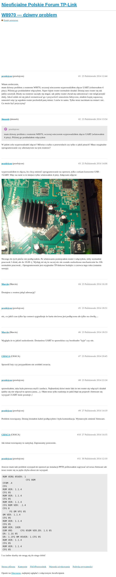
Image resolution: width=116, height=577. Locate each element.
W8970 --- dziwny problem (29, 14)
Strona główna (8, 566)
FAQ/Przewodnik (38, 566)
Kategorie (22, 566)
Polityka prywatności (82, 566)
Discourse (16, 573)
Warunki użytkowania (59, 566)
